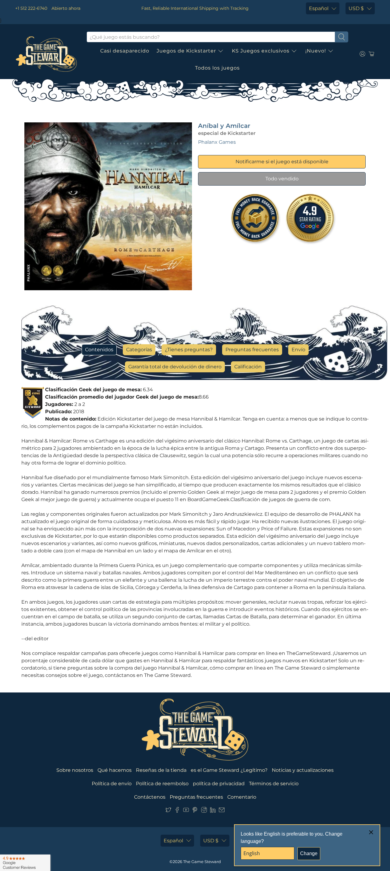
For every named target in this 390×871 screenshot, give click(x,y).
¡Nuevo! (315, 51)
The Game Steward (202, 861)
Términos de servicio (274, 783)
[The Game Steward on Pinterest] (195, 811)
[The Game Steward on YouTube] (186, 811)
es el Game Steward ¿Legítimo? (229, 770)
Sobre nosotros (74, 770)
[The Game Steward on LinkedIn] (213, 811)
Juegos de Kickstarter (186, 51)
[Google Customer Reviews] (25, 863)
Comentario (241, 797)
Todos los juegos (217, 68)
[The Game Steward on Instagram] (204, 811)
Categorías (139, 349)
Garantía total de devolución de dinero (175, 367)
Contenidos (99, 349)
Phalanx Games (217, 142)
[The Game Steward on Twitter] (168, 811)
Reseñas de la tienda (161, 770)
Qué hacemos (115, 770)
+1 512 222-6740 (31, 8)
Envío (298, 349)
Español (318, 8)
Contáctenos (149, 797)
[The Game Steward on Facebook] (177, 811)
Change (308, 853)
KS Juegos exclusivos (260, 51)
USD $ (356, 8)
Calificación (248, 367)
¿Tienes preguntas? (189, 349)
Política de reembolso (162, 783)
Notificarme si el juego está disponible (282, 161)
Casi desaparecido (124, 51)
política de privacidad (219, 783)
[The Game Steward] (46, 54)
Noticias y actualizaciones (303, 770)
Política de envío (112, 783)
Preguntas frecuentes (252, 349)
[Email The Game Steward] (222, 811)
